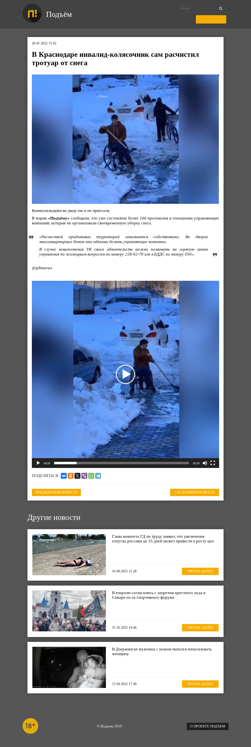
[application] (125, 374)
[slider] (121, 463)
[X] (77, 476)
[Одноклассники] (71, 476)
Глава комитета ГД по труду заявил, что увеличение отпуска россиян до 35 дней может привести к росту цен (163, 539)
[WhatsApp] (91, 476)
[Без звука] (204, 463)
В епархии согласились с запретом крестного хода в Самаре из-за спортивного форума (158, 595)
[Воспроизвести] (38, 463)
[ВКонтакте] (64, 476)
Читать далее (200, 571)
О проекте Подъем (207, 726)
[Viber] (84, 476)
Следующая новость (195, 492)
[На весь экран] (212, 463)
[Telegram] (98, 476)
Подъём (59, 14)
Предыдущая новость (56, 492)
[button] (125, 374)
